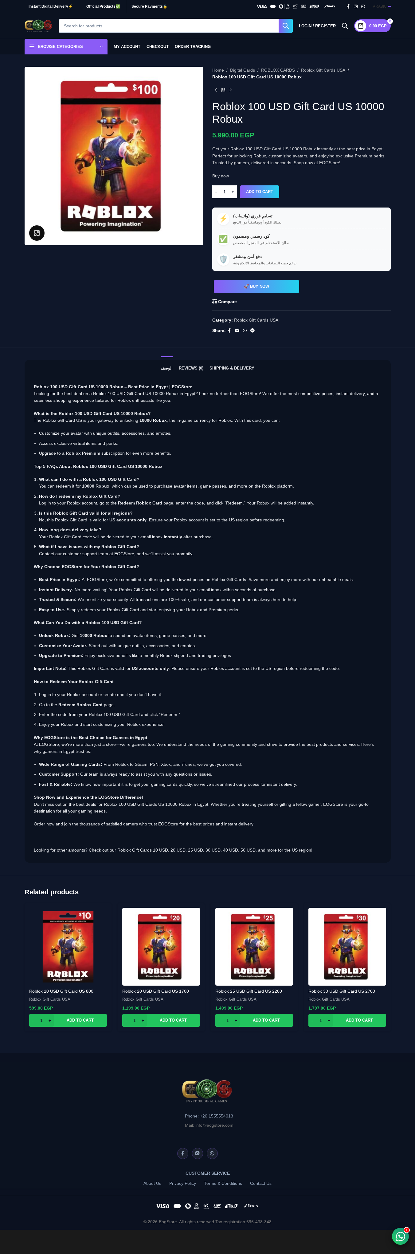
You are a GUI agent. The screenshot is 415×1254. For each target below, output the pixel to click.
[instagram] (197, 1153)
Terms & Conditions (223, 1183)
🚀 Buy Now (256, 286)
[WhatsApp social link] (363, 6)
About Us (152, 1183)
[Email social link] (237, 330)
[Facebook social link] (348, 6)
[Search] (345, 26)
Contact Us (261, 1183)
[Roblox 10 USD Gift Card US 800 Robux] (68, 947)
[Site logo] (39, 25)
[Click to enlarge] (37, 233)
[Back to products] (223, 90)
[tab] (167, 365)
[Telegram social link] (252, 330)
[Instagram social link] (355, 6)
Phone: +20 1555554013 (209, 1116)
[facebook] (182, 1153)
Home (218, 70)
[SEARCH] (286, 26)
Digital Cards (242, 70)
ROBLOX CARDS (278, 70)
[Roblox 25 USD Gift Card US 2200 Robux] (254, 947)
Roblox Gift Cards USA (323, 70)
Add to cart (259, 191)
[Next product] (230, 90)
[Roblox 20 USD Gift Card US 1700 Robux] (161, 947)
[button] (68, 1020)
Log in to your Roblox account (68, 694)
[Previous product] (216, 90)
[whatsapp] (212, 1153)
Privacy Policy (182, 1183)
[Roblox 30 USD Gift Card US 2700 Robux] (347, 947)
